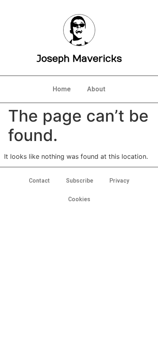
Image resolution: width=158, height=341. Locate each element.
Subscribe (79, 180)
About (96, 89)
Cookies (79, 199)
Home (62, 89)
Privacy (119, 180)
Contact (39, 180)
